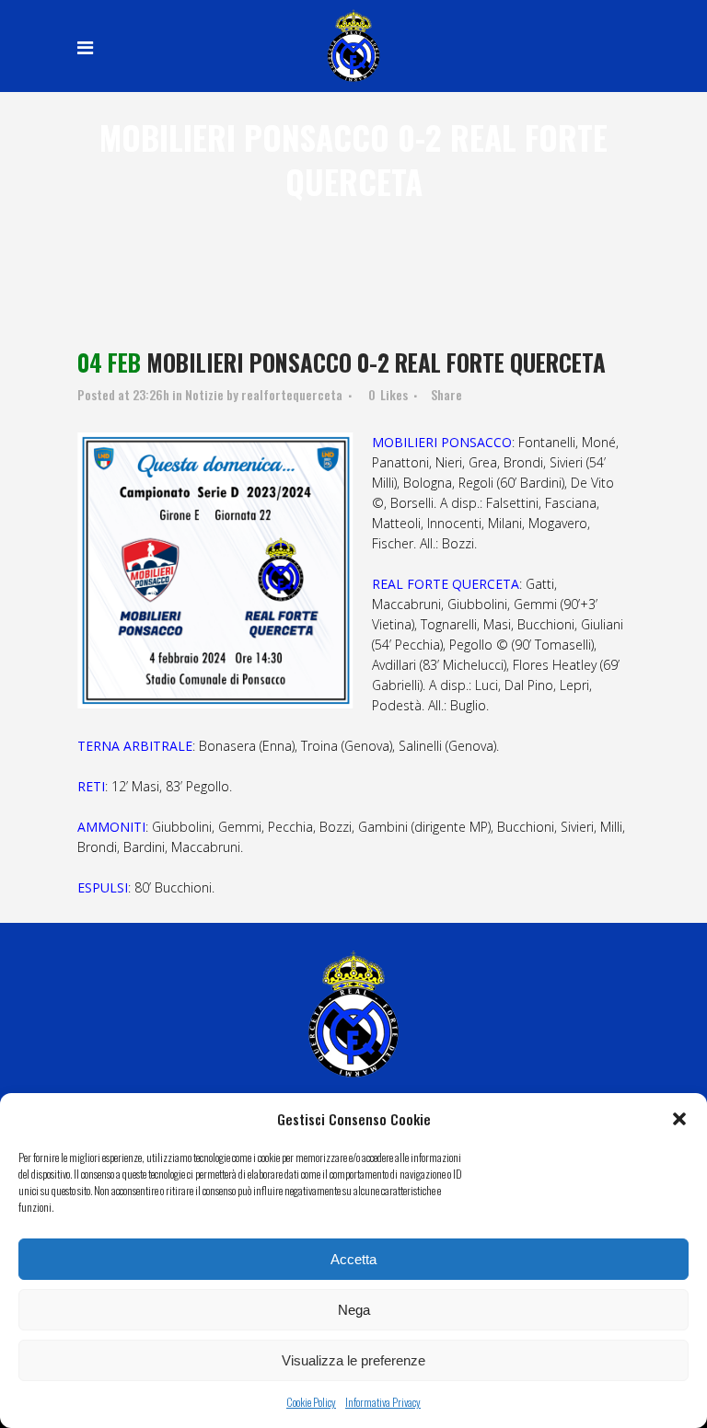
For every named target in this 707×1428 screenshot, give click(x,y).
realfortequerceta (291, 394)
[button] (679, 1119)
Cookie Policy (311, 1402)
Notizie (204, 394)
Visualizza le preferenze (353, 1360)
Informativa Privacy (383, 1402)
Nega (354, 1310)
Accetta (353, 1259)
